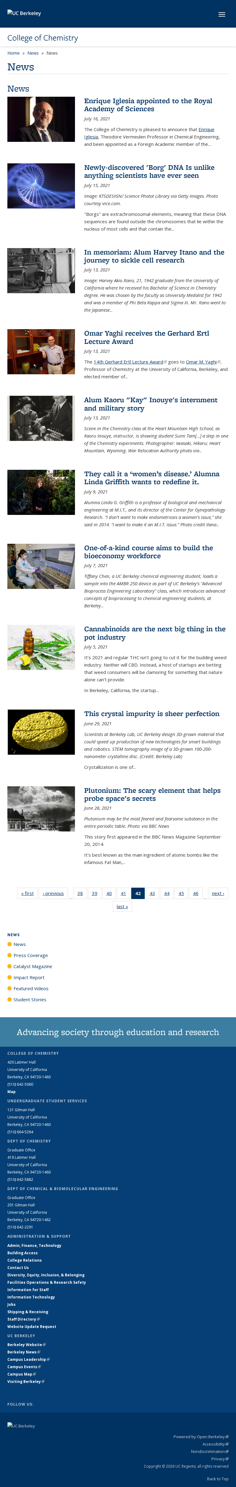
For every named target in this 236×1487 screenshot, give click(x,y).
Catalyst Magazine (33, 966)
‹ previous (55, 893)
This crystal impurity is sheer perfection (151, 713)
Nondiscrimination (210, 1451)
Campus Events (24, 1366)
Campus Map (21, 1374)
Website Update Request (31, 1326)
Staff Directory (23, 1319)
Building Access (22, 1252)
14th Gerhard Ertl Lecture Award (130, 362)
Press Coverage (31, 955)
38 (82, 894)
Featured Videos (31, 988)
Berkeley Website (26, 1344)
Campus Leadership (28, 1359)
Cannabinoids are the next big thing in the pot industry (155, 632)
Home (13, 53)
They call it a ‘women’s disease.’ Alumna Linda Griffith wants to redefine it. (151, 477)
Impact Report (29, 977)
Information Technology (31, 1297)
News (33, 53)
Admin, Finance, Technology (34, 1245)
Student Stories (30, 999)
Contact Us (18, 1267)
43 (154, 894)
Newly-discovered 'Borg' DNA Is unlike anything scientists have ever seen (149, 171)
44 (169, 894)
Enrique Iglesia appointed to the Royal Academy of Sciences (148, 104)
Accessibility (216, 1444)
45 (183, 894)
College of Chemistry (42, 37)
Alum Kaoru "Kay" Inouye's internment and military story (151, 403)
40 (111, 894)
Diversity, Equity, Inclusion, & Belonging (46, 1275)
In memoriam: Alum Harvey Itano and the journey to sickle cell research (154, 256)
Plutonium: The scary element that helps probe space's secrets (152, 794)
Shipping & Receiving (27, 1311)
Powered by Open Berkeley (201, 1436)
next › (220, 893)
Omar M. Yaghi (203, 362)
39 (96, 894)
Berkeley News (23, 1352)
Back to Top (218, 1478)
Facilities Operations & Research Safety (46, 1282)
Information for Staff (28, 1289)
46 (198, 894)
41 (125, 894)
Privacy (220, 1459)
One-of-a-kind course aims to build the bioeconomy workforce (148, 551)
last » (124, 906)
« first (29, 893)
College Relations (24, 1260)
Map (11, 1091)
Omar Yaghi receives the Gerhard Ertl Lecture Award (146, 337)
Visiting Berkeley (26, 1381)
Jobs (11, 1304)
